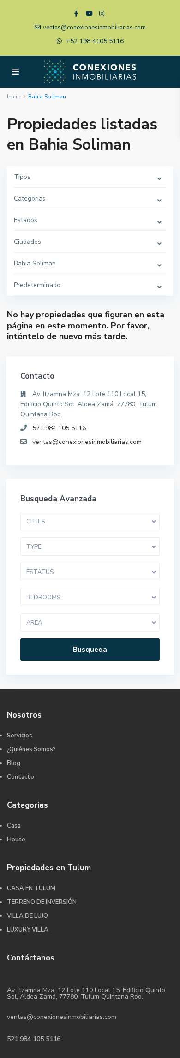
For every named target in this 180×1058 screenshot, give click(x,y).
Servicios (19, 735)
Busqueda (90, 649)
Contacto (20, 777)
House (16, 839)
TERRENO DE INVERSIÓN (42, 902)
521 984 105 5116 (59, 428)
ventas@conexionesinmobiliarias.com (87, 441)
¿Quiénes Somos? (31, 749)
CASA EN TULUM (31, 888)
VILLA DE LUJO (27, 916)
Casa (14, 826)
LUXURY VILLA (27, 930)
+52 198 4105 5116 (95, 41)
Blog (13, 763)
